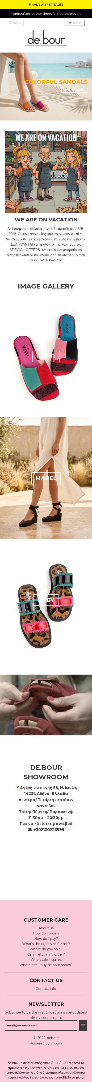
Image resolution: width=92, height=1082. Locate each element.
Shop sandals (74, 89)
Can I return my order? (46, 954)
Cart (77, 23)
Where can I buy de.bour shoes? (46, 965)
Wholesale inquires (46, 959)
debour (53, 1038)
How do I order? (46, 933)
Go (83, 1025)
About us (46, 928)
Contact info (46, 989)
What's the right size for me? (46, 944)
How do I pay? (46, 939)
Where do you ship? (46, 949)
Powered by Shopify (46, 1043)
